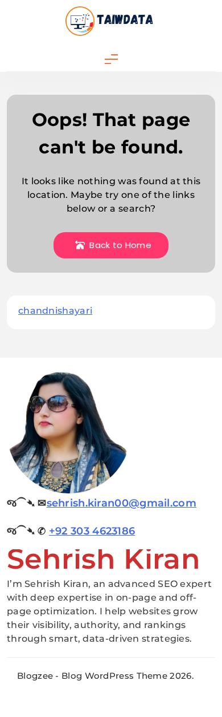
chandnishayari (55, 310)
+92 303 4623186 (92, 531)
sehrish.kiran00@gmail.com (122, 503)
